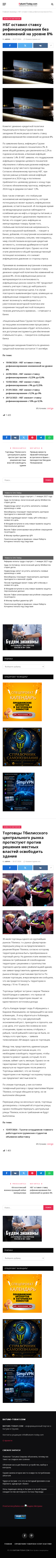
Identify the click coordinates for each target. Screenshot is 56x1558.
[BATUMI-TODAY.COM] (28, 4)
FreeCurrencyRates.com (13, 1506)
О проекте (7, 1440)
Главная (8, 1544)
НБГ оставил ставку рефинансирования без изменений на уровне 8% (41, 1190)
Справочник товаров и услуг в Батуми (33, 1544)
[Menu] (4, 4)
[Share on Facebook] (10, 45)
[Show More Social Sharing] (50, 45)
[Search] (52, 4)
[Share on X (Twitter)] (25, 45)
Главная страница (10, 12)
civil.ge (50, 408)
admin (7, 39)
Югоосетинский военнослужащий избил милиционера (15, 1190)
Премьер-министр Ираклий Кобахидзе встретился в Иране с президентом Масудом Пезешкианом (40, 457)
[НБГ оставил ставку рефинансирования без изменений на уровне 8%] (28, 67)
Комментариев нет (33, 39)
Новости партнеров (12, 19)
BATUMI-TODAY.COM (21, 1550)
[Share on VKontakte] (40, 45)
